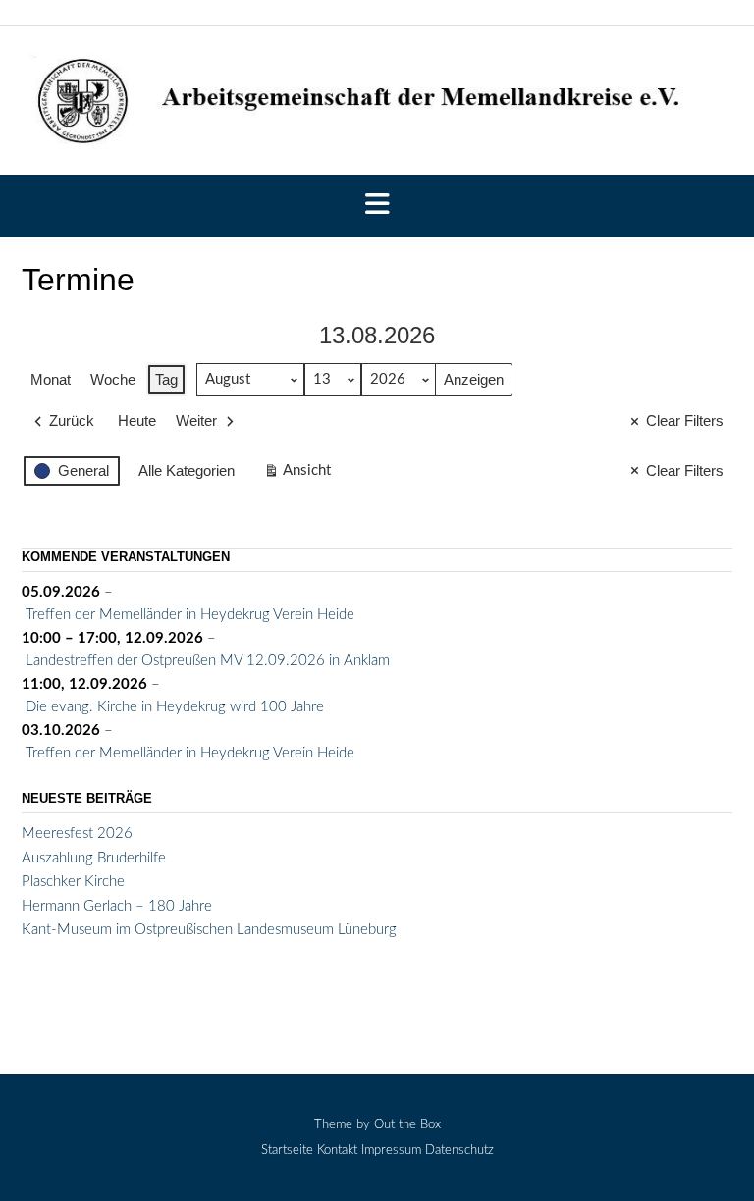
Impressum (391, 1150)
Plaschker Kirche (73, 881)
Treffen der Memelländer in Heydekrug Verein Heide (190, 614)
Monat (50, 379)
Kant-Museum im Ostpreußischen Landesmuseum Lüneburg (209, 929)
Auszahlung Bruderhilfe (94, 858)
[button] (377, 206)
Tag (166, 379)
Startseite (287, 1150)
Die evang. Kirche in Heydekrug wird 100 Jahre (175, 707)
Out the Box (407, 1125)
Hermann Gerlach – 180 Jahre (117, 906)
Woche (112, 379)
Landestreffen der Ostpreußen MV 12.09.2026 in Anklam (208, 660)
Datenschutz (459, 1150)
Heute (137, 420)
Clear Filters (685, 420)
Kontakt (337, 1150)
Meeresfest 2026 (77, 833)
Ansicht (299, 475)
